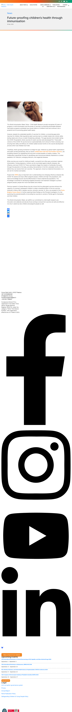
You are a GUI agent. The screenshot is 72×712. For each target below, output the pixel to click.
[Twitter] (36, 212)
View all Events (5, 680)
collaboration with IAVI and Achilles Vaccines (48, 151)
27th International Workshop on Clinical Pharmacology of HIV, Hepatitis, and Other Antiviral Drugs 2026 (26, 659)
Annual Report (5, 691)
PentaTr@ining (61, 6)
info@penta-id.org (6, 296)
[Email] (36, 214)
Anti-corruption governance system (12, 685)
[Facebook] (36, 209)
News (9, 13)
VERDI (16, 175)
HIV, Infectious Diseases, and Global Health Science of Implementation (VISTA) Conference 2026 (24, 669)
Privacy (3, 688)
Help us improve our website (11, 655)
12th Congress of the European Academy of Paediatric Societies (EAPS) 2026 (19, 674)
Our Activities (33, 4)
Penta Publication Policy (8, 693)
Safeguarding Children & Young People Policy (14, 696)
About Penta (23, 4)
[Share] (36, 216)
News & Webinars (44, 4)
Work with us (50, 6)
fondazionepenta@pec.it (8, 297)
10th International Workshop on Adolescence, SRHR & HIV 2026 (16, 664)
